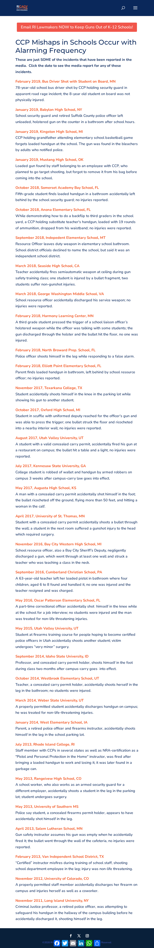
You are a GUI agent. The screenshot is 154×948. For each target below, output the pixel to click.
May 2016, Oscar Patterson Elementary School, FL (57, 600)
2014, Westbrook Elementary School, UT (64, 678)
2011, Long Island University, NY (61, 900)
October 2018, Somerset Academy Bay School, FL (57, 187)
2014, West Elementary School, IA (58, 722)
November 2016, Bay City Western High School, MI (58, 544)
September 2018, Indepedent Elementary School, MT (60, 237)
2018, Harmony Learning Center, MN (62, 315)
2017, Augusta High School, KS (49, 488)
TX (101, 856)
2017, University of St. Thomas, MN (55, 516)
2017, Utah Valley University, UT (55, 437)
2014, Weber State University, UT (55, 700)
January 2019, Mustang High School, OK (49, 159)
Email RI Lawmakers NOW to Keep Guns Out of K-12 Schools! (77, 27)
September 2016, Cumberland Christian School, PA (58, 572)
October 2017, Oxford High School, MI (47, 409)
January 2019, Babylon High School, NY (48, 109)
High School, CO (67, 778)
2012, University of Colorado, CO (61, 878)
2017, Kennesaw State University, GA (54, 465)
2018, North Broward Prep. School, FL (63, 350)
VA (101, 293)
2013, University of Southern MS (50, 806)
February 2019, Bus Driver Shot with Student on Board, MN (65, 81)
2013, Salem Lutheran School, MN (53, 828)
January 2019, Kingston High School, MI (49, 131)
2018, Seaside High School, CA (53, 265)
